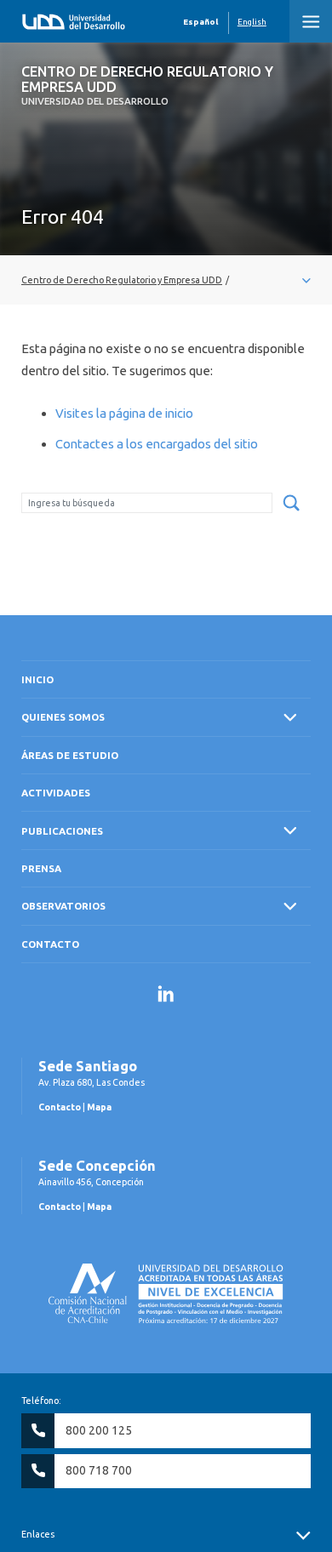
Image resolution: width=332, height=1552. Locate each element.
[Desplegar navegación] (166, 280)
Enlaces (37, 1534)
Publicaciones (62, 830)
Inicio (37, 679)
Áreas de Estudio (69, 755)
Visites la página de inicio (124, 413)
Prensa (41, 868)
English (252, 21)
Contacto (50, 944)
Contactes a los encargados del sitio (156, 443)
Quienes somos (63, 716)
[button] (310, 21)
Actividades (55, 792)
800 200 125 (99, 1430)
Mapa (99, 1107)
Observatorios (63, 905)
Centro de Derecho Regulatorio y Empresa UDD (147, 85)
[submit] (291, 504)
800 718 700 (99, 1470)
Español (200, 21)
